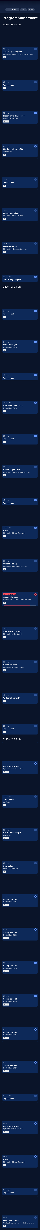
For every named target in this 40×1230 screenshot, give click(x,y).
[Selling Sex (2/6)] (20, 918)
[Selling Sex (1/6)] (20, 884)
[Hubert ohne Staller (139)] (20, 101)
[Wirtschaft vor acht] (20, 683)
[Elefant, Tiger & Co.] (20, 455)
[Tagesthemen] (20, 785)
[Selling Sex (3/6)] (20, 951)
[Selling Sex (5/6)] (20, 1017)
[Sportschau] (20, 851)
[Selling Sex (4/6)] (20, 984)
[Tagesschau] (20, 70)
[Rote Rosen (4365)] (20, 330)
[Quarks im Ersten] (20, 1205)
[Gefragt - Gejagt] (20, 232)
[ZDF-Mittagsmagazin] (20, 265)
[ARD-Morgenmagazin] (20, 37)
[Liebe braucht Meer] (20, 751)
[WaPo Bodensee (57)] (20, 818)
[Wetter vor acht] (20, 650)
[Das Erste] (20, 4)
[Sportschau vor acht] (20, 617)
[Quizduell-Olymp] (20, 582)
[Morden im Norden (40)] (20, 134)
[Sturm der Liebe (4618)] (20, 391)
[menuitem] (3, 3)
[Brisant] (20, 516)
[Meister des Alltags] (20, 198)
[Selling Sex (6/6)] (20, 1050)
